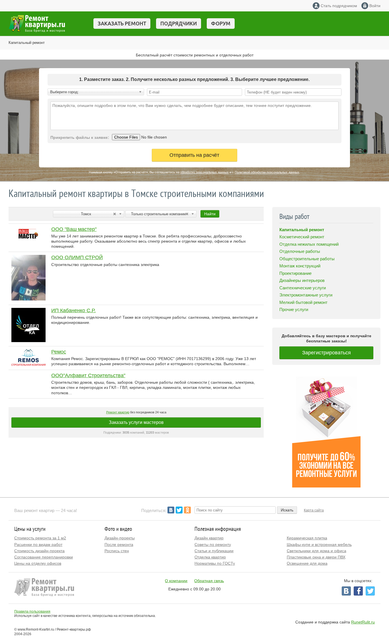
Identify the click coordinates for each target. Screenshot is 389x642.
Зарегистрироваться (326, 352)
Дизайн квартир (209, 538)
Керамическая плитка (307, 538)
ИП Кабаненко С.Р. (73, 310)
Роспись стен (117, 550)
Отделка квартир (210, 557)
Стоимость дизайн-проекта (39, 550)
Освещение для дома (307, 563)
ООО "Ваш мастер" (74, 229)
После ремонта (119, 544)
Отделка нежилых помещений (309, 244)
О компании (176, 580)
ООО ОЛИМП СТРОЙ (77, 257)
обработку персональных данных (204, 172)
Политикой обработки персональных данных (267, 172)
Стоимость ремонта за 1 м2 (40, 538)
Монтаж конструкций (299, 265)
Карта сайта (314, 510)
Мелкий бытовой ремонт (303, 302)
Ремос (58, 352)
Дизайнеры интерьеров (302, 280)
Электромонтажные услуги (305, 294)
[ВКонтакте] (170, 510)
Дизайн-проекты (120, 538)
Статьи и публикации (214, 550)
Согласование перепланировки (43, 557)
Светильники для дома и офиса (316, 550)
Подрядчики (178, 23)
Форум (220, 23)
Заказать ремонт (122, 23)
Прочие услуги (293, 309)
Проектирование (295, 273)
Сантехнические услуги (302, 287)
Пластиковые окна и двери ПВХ (316, 557)
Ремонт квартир (117, 412)
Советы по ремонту (213, 544)
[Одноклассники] (187, 510)
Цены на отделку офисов (37, 563)
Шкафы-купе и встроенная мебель (319, 544)
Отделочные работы (299, 251)
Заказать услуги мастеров (136, 422)
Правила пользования (32, 611)
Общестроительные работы (307, 258)
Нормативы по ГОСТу (215, 563)
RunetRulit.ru (363, 622)
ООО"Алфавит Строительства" (88, 375)
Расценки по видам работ (38, 544)
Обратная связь (209, 580)
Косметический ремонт (301, 236)
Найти (210, 214)
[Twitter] (179, 510)
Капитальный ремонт (27, 42)
